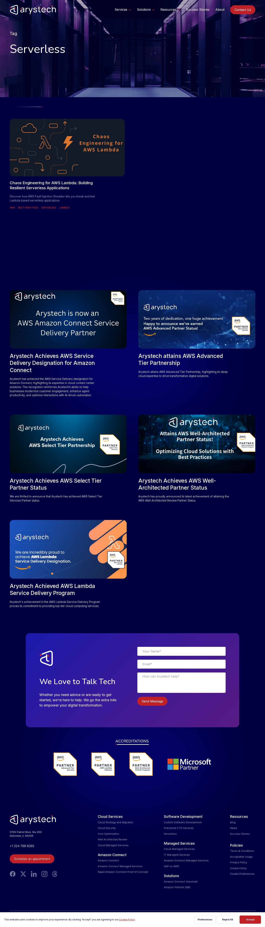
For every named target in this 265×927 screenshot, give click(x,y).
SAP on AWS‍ (171, 866)
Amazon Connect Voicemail (180, 881)
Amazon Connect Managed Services (120, 866)
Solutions (144, 9)
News (233, 827)
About (219, 9)
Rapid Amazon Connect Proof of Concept (123, 871)
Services (121, 9)
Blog (233, 822)
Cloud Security (107, 827)
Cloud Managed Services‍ (113, 845)
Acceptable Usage (241, 856)
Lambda (64, 207)
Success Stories (198, 9)
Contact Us (243, 10)
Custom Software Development (183, 822)
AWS (12, 207)
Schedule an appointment (32, 859)
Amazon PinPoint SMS (177, 887)
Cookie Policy (238, 868)
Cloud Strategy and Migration (115, 822)
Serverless (48, 207)
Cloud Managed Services (179, 848)
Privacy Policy (238, 862)
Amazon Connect (108, 860)
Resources (168, 9)
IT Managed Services (177, 854)
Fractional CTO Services (179, 827)
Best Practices (28, 207)
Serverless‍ (170, 833)
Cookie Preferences (242, 873)
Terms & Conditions (242, 850)
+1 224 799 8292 (22, 846)
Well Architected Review (112, 839)
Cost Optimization (108, 833)
